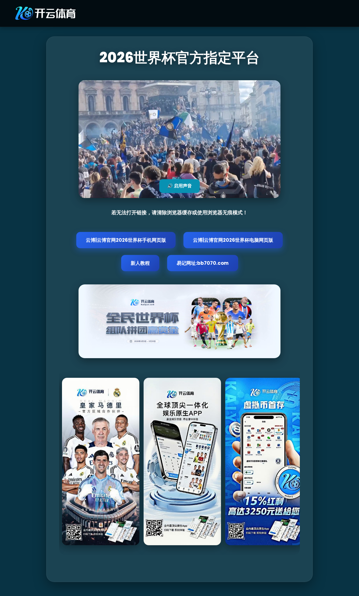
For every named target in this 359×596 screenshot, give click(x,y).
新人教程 (140, 263)
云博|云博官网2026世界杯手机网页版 (126, 240)
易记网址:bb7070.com (203, 263)
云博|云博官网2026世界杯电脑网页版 (233, 240)
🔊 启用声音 (179, 185)
